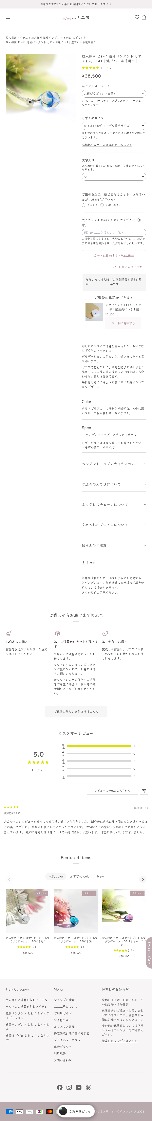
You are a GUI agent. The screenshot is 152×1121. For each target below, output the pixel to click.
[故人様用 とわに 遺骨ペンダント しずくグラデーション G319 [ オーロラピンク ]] (124, 911)
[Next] (142, 879)
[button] (114, 464)
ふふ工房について (66, 1006)
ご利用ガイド (63, 1013)
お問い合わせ (63, 1060)
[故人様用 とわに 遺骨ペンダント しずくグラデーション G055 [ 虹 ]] (28, 911)
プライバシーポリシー (69, 1040)
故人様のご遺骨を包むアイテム (26, 999)
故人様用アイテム (17, 37)
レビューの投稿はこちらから (112, 790)
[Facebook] (60, 1087)
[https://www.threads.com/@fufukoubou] (88, 1087)
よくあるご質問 (64, 1026)
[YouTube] (79, 1087)
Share (91, 562)
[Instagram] (69, 1087)
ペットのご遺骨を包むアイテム (26, 1006)
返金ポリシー (63, 1046)
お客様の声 (61, 1020)
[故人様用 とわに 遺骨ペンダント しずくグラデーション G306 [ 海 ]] (76, 911)
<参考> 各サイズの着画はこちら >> (107, 144)
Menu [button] (58, 989)
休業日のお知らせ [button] (115, 989)
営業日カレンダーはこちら (120, 1040)
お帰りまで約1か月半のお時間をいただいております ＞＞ (76, 4)
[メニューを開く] (9, 17)
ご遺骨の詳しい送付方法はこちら (76, 711)
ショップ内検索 (64, 999)
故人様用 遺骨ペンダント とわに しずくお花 (58, 37)
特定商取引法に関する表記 (71, 1033)
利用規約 (60, 1053)
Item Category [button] (17, 989)
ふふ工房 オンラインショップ (117, 1111)
